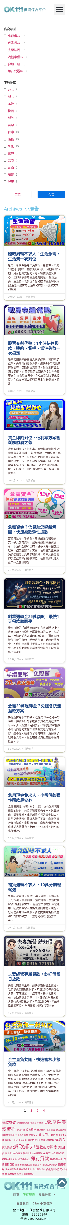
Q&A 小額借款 (42, 1203)
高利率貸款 (52, 1169)
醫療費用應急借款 (13, 1153)
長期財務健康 (56, 1159)
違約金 (60, 1140)
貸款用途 (31, 1129)
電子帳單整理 (11, 1169)
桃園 (11, 111)
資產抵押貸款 (22, 1135)
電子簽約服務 (25, 1169)
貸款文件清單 (23, 1123)
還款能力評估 (46, 1147)
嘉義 (11, 160)
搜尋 (51, 194)
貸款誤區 (41, 1130)
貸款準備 (21, 1130)
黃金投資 (12, 1174)
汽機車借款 (15, 57)
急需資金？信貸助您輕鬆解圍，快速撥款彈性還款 (32, 529)
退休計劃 (23, 1140)
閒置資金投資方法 (23, 1165)
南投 (11, 139)
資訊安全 (33, 1135)
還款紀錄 (7, 1147)
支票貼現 (14, 50)
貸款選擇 (50, 1130)
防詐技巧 (37, 1165)
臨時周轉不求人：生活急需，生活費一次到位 (34, 256)
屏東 (11, 181)
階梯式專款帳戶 (50, 1165)
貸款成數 (9, 1122)
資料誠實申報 (8, 1135)
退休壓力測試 (11, 1140)
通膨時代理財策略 (36, 1140)
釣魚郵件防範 (58, 1153)
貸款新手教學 (36, 1123)
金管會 (47, 1153)
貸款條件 (52, 1122)
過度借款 (50, 1140)
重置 (18, 194)
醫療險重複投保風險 (32, 1153)
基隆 (11, 104)
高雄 (11, 174)
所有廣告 (29, 1194)
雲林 (11, 153)
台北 (11, 90)
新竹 (11, 118)
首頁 (16, 1194)
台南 (11, 167)
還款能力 (24, 1146)
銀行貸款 (40, 1158)
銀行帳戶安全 (24, 1159)
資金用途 (44, 1135)
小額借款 (14, 36)
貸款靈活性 (61, 1130)
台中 (11, 132)
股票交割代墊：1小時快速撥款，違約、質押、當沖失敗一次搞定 (34, 348)
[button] (59, 9)
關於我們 (22, 1203)
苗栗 (11, 125)
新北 (11, 97)
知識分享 (45, 1194)
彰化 (11, 146)
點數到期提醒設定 (25, 1174)
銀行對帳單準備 (9, 1159)
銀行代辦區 (15, 71)
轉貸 (53, 1135)
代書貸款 (14, 43)
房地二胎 (14, 64)
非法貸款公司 (39, 1169)
